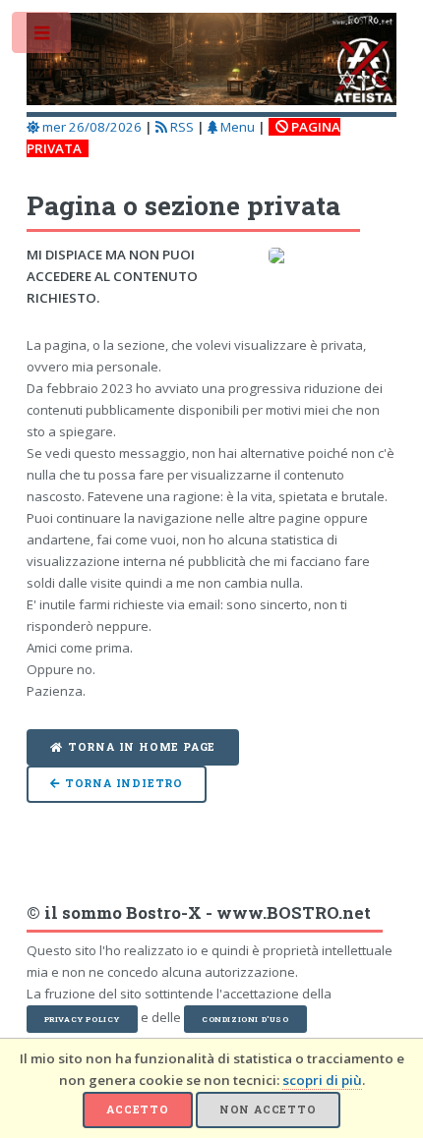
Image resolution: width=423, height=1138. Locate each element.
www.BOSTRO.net (293, 913)
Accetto (137, 1109)
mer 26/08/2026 (90, 127)
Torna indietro (124, 783)
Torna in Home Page (141, 747)
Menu (236, 127)
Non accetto (268, 1109)
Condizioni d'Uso (245, 1019)
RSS (180, 127)
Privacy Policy (82, 1019)
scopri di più (322, 1080)
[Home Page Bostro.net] (212, 62)
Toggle (43, 37)
